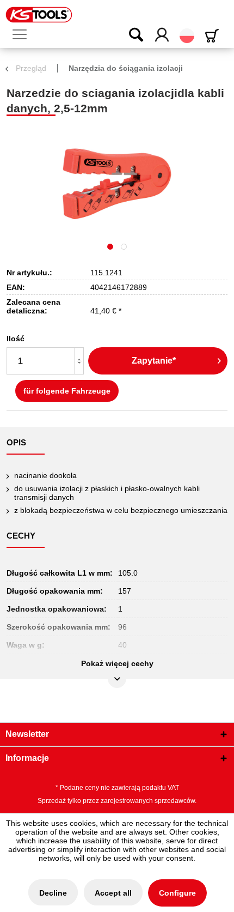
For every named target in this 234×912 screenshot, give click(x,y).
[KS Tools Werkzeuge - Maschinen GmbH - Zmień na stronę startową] (38, 14)
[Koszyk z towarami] (214, 36)
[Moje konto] (162, 35)
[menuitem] (23, 35)
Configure (177, 893)
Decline (53, 893)
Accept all (113, 893)
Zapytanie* (154, 360)
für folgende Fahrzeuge (66, 390)
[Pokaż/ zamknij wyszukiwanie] (129, 35)
